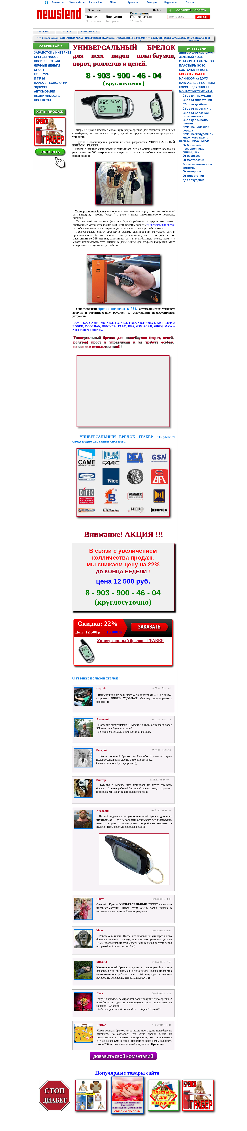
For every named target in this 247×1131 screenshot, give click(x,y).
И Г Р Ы (39, 78)
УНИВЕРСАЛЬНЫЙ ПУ (136, 904)
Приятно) (157, 1044)
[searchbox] (180, 17)
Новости (92, 17)
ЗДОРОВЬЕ (42, 87)
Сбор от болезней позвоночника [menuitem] (196, 113)
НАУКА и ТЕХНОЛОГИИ (50, 82)
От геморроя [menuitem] (192, 171)
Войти (157, 10)
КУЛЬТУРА (41, 74)
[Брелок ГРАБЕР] (123, 122)
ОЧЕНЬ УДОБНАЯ (124, 698)
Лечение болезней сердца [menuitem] (196, 127)
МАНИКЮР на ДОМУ (193, 78)
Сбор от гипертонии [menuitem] (197, 100)
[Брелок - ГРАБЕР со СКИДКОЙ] (50, 169)
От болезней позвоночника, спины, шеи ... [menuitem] (193, 145)
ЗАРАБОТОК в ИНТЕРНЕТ (52, 52)
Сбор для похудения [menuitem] (197, 95)
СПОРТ (39, 69)
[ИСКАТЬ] (202, 17)
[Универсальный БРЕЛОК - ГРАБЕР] (198, 1110)
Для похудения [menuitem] (193, 180)
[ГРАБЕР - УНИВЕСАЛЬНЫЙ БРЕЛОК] (123, 302)
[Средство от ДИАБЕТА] (54, 1110)
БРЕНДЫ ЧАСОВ (46, 56)
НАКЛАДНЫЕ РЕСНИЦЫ (195, 82)
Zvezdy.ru (152, 2)
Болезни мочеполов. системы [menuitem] (198, 164)
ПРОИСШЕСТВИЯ (47, 61)
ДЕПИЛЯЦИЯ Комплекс (195, 52)
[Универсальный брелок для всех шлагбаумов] (134, 884)
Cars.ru (190, 2)
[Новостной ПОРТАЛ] (123, 22)
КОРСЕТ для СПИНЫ (194, 87)
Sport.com (133, 2)
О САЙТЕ (44, 31)
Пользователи (141, 17)
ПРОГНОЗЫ (42, 100)
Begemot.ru (170, 2)
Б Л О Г (66, 31)
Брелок (112, 788)
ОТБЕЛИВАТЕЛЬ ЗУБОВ (195, 61)
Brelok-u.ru (58, 2)
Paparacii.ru (96, 2)
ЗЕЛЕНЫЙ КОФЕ (191, 56)
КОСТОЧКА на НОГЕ (193, 69)
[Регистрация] (139, 14)
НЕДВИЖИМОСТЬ (47, 95)
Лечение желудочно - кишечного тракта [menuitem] (198, 134)
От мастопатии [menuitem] (193, 160)
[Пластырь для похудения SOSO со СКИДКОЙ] (163, 1110)
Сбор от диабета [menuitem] (195, 104)
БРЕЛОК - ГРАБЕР (192, 74)
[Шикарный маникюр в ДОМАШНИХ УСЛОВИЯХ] (127, 1113)
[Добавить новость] (190, 11)
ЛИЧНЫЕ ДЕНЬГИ (47, 65)
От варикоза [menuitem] (191, 155)
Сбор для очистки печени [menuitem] (195, 120)
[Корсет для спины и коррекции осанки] (91, 1110)
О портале (94, 10)
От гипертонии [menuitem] (193, 175)
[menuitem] (44, 31)
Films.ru (114, 2)
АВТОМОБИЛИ (44, 91)
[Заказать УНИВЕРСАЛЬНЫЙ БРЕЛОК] (150, 632)
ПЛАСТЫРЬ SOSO (192, 65)
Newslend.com (77, 2)
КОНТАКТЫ (89, 31)
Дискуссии (114, 17)
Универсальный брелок (112, 967)
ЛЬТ (155, 904)
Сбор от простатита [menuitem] (197, 108)
